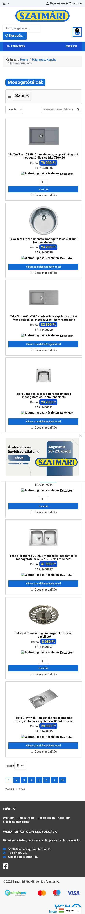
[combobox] (22, 28)
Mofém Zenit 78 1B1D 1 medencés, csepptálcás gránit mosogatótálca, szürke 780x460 (43, 156)
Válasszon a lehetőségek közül (43, 266)
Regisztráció (26, 817)
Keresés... (16, 36)
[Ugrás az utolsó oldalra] (62, 780)
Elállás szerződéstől (16, 821)
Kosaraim (64, 817)
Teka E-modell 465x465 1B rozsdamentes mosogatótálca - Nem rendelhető (43, 395)
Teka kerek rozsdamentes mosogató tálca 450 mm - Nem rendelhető (43, 240)
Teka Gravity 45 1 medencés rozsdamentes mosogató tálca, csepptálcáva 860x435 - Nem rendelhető (44, 721)
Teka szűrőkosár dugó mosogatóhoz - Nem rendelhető (44, 635)
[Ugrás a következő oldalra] (54, 780)
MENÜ (70, 46)
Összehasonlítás (46, 195)
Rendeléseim (46, 817)
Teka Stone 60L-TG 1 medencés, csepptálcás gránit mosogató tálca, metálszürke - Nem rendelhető (44, 318)
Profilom (9, 817)
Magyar (70, 910)
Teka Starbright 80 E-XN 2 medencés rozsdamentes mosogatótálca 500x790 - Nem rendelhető (44, 557)
